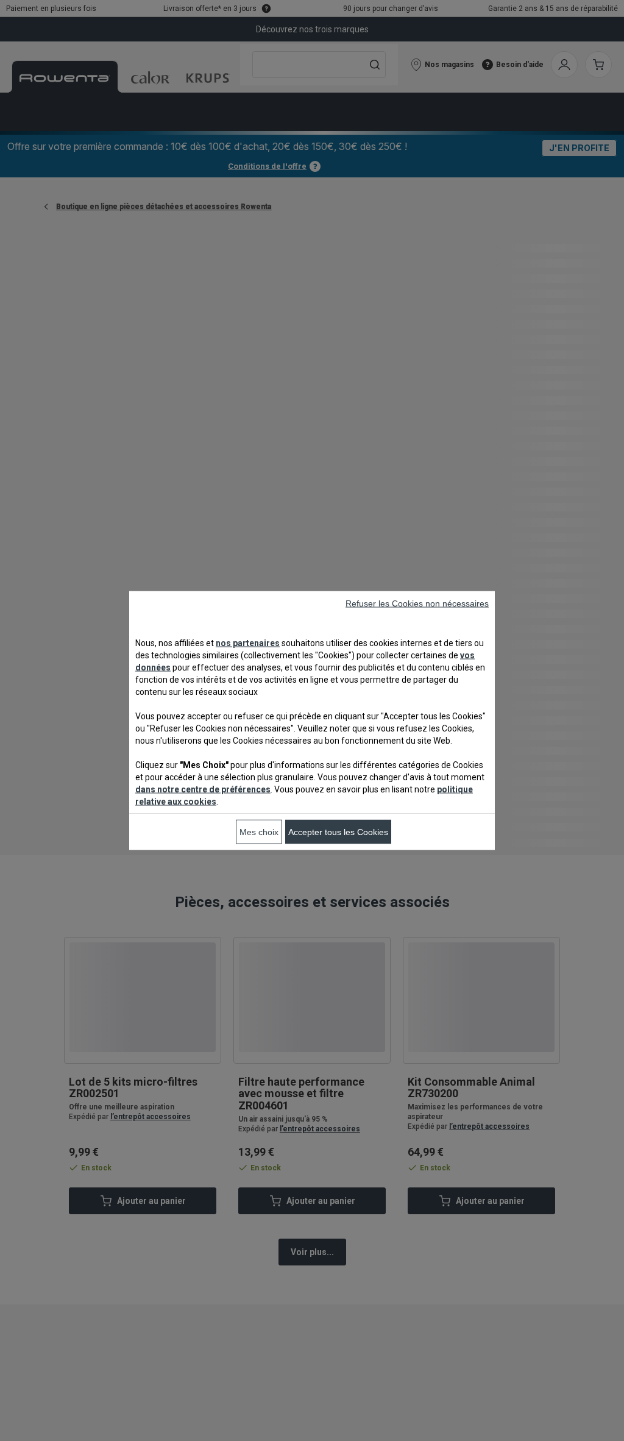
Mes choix (258, 832)
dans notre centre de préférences (203, 789)
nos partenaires (248, 643)
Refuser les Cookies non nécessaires (417, 603)
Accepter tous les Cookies (338, 832)
